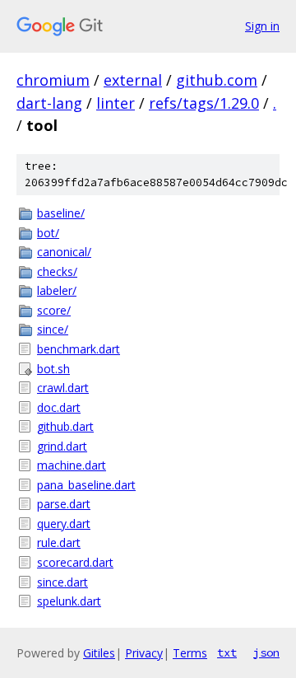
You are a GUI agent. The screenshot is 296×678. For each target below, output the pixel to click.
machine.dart (71, 465)
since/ (52, 329)
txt (227, 652)
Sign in (262, 26)
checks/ (57, 271)
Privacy (144, 653)
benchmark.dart (78, 349)
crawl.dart (63, 387)
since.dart (62, 582)
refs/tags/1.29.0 (204, 103)
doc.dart (59, 407)
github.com (216, 80)
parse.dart (63, 504)
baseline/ (61, 213)
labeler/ (56, 290)
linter (115, 103)
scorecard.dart (75, 562)
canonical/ (64, 252)
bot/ (48, 233)
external (133, 80)
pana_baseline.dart (86, 485)
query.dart (63, 523)
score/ (54, 310)
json (266, 652)
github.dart (65, 426)
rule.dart (59, 542)
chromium (53, 80)
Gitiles (99, 653)
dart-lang (49, 103)
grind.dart (62, 446)
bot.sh (53, 368)
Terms (190, 653)
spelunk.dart (69, 601)
